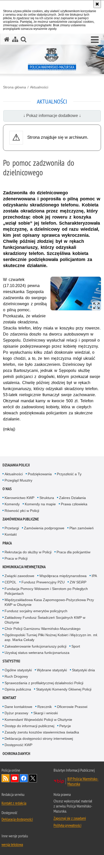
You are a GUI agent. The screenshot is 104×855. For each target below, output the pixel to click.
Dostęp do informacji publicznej (29, 726)
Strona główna (14, 87)
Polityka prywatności (67, 825)
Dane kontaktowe (18, 707)
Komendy (12, 504)
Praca (7, 543)
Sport (75, 646)
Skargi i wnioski (45, 713)
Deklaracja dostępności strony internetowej (39, 739)
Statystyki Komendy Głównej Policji (63, 689)
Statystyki (11, 661)
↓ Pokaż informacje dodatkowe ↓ (52, 115)
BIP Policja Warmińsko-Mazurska (82, 781)
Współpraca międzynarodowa (63, 576)
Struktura (46, 498)
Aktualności (39, 87)
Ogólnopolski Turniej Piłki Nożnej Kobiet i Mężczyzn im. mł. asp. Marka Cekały (51, 637)
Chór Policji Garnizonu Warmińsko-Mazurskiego (43, 629)
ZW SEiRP (78, 582)
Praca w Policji (16, 558)
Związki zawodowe (19, 576)
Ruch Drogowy (16, 676)
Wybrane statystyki (52, 670)
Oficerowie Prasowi (72, 707)
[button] (95, 40)
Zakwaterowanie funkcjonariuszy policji (35, 646)
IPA (94, 576)
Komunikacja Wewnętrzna (24, 566)
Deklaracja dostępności (17, 819)
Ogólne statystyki (18, 670)
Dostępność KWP (18, 745)
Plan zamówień (81, 528)
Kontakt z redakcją (14, 802)
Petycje (65, 726)
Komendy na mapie (40, 504)
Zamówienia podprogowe (44, 528)
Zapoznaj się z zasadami (70, 818)
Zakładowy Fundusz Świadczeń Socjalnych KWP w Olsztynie (45, 619)
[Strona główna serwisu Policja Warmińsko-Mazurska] (7, 39)
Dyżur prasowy (16, 713)
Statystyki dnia (83, 670)
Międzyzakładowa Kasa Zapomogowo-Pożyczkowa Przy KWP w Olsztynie (49, 602)
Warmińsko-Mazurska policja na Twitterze (33, 778)
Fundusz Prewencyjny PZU (43, 582)
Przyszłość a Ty (69, 474)
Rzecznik (44, 707)
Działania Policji (16, 465)
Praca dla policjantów (73, 552)
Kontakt (11, 534)
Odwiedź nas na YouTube (15, 778)
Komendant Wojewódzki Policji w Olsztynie (38, 720)
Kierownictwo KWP (19, 498)
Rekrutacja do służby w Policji (28, 552)
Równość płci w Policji (22, 511)
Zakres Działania (72, 498)
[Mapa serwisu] (15, 39)
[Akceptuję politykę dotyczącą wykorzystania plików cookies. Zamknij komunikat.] (97, 4)
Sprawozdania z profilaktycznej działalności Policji (44, 683)
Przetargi (12, 528)
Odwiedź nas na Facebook (24, 778)
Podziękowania (40, 474)
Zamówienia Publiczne (21, 519)
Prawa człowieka (74, 504)
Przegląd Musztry (18, 480)
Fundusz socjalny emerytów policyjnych (36, 611)
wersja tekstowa (12, 844)
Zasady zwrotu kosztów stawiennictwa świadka (42, 732)
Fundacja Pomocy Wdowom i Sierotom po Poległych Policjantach (46, 591)
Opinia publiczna (18, 689)
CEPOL (10, 582)
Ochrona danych (16, 753)
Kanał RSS (6, 778)
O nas (7, 488)
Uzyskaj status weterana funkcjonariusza (37, 653)
